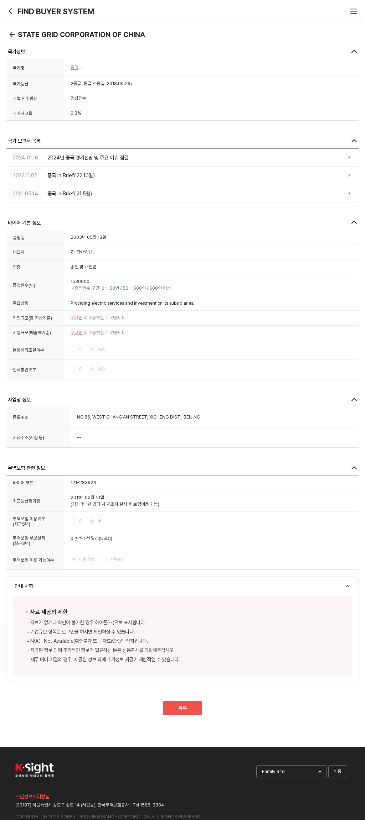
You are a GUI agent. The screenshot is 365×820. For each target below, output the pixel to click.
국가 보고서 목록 (24, 141)
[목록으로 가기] (12, 34)
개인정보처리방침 (32, 796)
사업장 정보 (19, 399)
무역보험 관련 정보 (26, 468)
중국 (74, 67)
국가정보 (16, 51)
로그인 (76, 317)
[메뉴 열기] (354, 11)
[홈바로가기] (11, 11)
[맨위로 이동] (346, 750)
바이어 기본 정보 (24, 223)
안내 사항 (24, 586)
